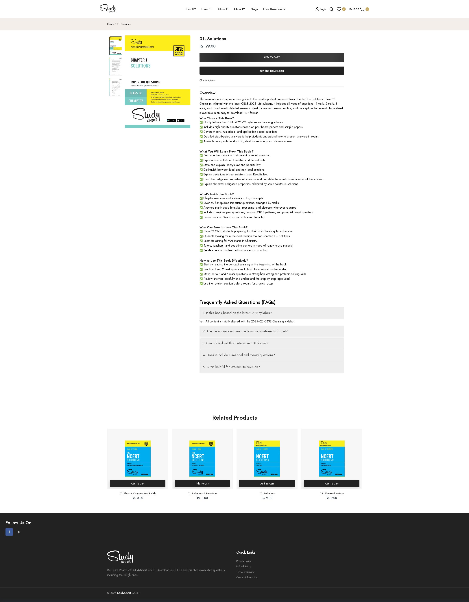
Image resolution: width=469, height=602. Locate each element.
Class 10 (206, 9)
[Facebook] (9, 532)
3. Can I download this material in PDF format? (235, 343)
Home (110, 24)
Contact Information (246, 577)
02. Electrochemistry (332, 493)
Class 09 (190, 9)
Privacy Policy (243, 561)
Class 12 (239, 9)
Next (361, 467)
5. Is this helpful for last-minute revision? (231, 367)
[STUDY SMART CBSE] (108, 9)
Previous (107, 467)
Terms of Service (245, 572)
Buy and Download (272, 71)
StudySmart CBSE (128, 593)
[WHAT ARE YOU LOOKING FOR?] (331, 9)
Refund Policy (243, 566)
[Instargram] (18, 532)
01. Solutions (267, 493)
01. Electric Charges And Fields (137, 493)
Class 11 (223, 9)
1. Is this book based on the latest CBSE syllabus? (237, 313)
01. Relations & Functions (202, 493)
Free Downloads (274, 9)
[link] (461, 575)
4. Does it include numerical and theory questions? (239, 355)
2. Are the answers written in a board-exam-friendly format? (245, 331)
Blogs (254, 9)
